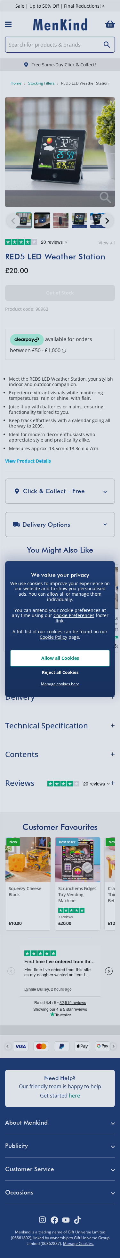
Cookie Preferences (73, 615)
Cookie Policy (53, 637)
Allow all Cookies (60, 658)
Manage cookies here (60, 684)
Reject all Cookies (60, 672)
